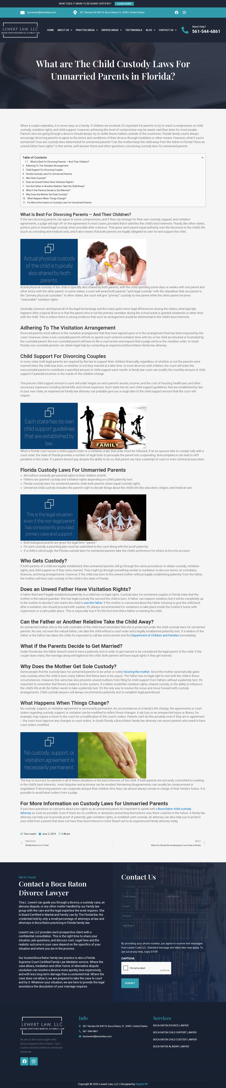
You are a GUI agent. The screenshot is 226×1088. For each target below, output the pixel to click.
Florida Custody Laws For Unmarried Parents (49, 174)
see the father (92, 603)
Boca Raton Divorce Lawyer (171, 1025)
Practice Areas (85, 30)
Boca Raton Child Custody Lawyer (175, 1039)
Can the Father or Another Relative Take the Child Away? (55, 186)
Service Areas (109, 30)
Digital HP (142, 1084)
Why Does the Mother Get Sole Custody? (47, 194)
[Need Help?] (184, 30)
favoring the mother (136, 671)
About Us (63, 30)
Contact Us (166, 30)
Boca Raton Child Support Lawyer (175, 1032)
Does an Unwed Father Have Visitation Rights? (50, 182)
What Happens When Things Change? (46, 198)
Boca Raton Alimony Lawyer (171, 1046)
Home (50, 30)
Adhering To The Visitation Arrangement (47, 165)
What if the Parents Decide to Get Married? (48, 190)
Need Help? (199, 26)
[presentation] (146, 968)
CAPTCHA (128, 958)
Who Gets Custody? (36, 178)
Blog (149, 30)
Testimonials (133, 30)
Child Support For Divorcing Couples (44, 169)
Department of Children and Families (155, 635)
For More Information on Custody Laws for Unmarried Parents (59, 202)
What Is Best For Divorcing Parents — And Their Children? (59, 161)
